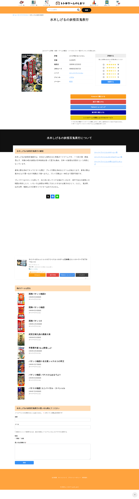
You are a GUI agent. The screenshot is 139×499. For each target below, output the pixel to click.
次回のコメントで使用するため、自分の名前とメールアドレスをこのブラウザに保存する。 (42, 432)
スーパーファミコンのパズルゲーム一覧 (108, 157)
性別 (16, 436)
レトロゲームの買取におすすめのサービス (98, 117)
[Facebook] (53, 196)
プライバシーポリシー (74, 477)
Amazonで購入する (98, 96)
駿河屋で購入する (98, 112)
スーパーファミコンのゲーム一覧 (106, 152)
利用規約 (84, 477)
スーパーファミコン (23, 15)
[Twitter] (48, 196)
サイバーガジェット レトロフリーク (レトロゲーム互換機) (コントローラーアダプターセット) (58, 261)
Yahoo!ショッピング (98, 107)
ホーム (14, 15)
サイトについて (62, 477)
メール (17, 424)
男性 (17, 438)
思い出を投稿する (20, 442)
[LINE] (57, 196)
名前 (16, 417)
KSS (71, 81)
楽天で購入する (98, 102)
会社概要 (54, 477)
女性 (22, 438)
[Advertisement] (69, 36)
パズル (71, 77)
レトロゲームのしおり (72, 487)
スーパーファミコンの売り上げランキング (108, 163)
